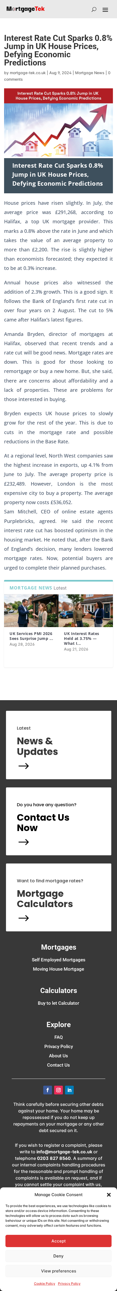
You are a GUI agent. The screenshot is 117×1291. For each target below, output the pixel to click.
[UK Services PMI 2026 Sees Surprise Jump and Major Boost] (31, 610)
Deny (58, 1256)
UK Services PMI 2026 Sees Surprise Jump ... (31, 636)
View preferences (58, 1271)
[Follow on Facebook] (47, 1090)
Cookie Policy (44, 1283)
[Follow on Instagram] (58, 1090)
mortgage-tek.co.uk (28, 72)
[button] (109, 1194)
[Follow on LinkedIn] (69, 1090)
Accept (58, 1241)
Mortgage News (89, 72)
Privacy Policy (69, 1283)
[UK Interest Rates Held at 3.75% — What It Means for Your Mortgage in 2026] (86, 610)
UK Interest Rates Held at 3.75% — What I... (81, 638)
